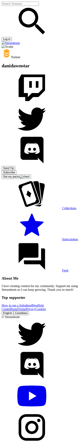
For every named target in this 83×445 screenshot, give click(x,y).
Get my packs (11, 176)
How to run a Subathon (16, 305)
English (7, 313)
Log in (6, 39)
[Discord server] (32, 164)
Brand (14, 309)
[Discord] (32, 379)
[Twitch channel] (32, 102)
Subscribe (9, 172)
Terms (22, 309)
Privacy (30, 309)
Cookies (40, 309)
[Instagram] (32, 441)
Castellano (21, 313)
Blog (34, 305)
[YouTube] (32, 410)
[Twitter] (32, 133)
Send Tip (8, 168)
